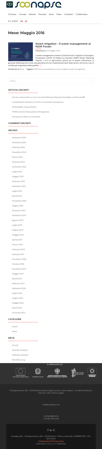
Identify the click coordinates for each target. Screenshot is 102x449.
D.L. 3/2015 (13, 21)
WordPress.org (18, 359)
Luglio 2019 (17, 225)
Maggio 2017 (18, 273)
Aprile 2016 (17, 307)
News (51, 14)
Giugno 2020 (17, 205)
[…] (39, 65)
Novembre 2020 (19, 201)
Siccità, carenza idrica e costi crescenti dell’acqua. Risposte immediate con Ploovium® (48, 97)
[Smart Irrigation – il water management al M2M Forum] (20, 51)
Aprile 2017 (17, 278)
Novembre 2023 (19, 152)
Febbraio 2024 (18, 147)
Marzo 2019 (17, 244)
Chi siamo (12, 14)
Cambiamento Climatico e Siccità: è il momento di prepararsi (37, 102)
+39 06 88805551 (51, 416)
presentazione (49, 69)
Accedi (15, 345)
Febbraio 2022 (18, 181)
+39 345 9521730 (51, 418)
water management (77, 69)
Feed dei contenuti (20, 350)
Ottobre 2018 (18, 264)
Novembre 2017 (19, 269)
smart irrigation (62, 69)
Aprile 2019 (17, 239)
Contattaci (68, 14)
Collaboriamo (81, 14)
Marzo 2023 (17, 157)
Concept (22, 14)
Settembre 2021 (19, 186)
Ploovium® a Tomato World (24, 107)
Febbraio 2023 (18, 162)
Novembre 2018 (19, 259)
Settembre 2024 (19, 142)
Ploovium (42, 14)
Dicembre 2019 (19, 210)
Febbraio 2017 (18, 283)
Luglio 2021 (17, 191)
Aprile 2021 (17, 196)
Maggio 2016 (18, 303)
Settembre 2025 (19, 137)
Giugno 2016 (17, 298)
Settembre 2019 (19, 215)
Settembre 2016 (19, 288)
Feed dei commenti (20, 355)
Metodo (32, 14)
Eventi (14, 326)
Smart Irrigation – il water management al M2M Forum (63, 45)
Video (58, 14)
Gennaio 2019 (18, 254)
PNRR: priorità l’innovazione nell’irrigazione (30, 111)
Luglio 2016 (17, 293)
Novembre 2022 (19, 166)
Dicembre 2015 (19, 312)
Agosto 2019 (17, 220)
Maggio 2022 (18, 176)
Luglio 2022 (17, 171)
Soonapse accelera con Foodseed (26, 116)
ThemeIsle (61, 443)
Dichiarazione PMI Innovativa (51, 441)
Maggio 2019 (18, 235)
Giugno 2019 (17, 230)
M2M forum (39, 69)
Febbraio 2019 (18, 249)
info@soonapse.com (51, 404)
